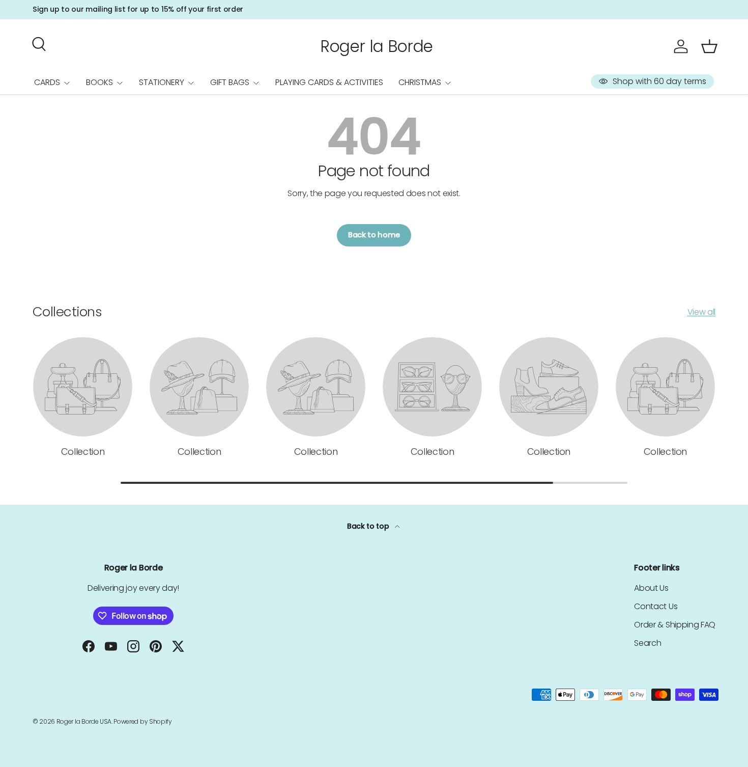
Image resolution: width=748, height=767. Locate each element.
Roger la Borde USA (83, 721)
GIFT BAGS (229, 82)
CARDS (47, 82)
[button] (709, 46)
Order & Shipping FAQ (674, 625)
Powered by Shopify (142, 721)
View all (701, 312)
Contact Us (655, 606)
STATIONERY (161, 82)
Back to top (369, 526)
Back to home (374, 235)
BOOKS (99, 82)
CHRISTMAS (419, 82)
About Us (651, 588)
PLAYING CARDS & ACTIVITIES (329, 82)
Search (647, 643)
